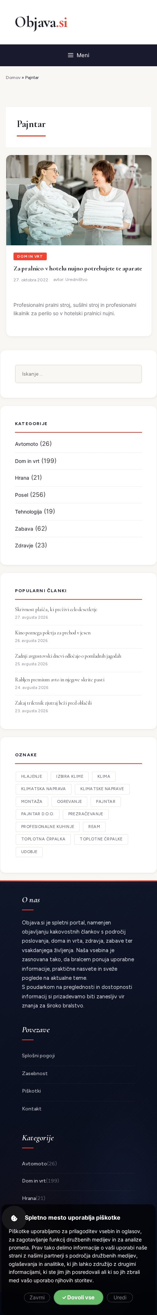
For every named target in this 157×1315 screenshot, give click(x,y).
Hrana (22, 478)
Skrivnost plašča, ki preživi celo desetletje (56, 609)
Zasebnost (35, 1073)
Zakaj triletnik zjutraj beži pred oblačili (53, 703)
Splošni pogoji (38, 1056)
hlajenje (31, 776)
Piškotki (31, 1091)
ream (94, 826)
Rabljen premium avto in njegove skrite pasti (59, 680)
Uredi (120, 1297)
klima (103, 776)
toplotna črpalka (43, 839)
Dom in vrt (30, 256)
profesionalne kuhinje (47, 826)
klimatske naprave (102, 789)
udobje (29, 851)
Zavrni (37, 1297)
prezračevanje (85, 814)
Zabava (24, 529)
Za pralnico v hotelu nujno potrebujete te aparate (78, 268)
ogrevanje (69, 801)
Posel (21, 495)
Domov (13, 77)
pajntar (105, 801)
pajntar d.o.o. (37, 814)
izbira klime (69, 776)
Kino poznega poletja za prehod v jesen (53, 633)
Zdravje (24, 545)
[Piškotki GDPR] (14, 1218)
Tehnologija (28, 511)
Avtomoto (26, 444)
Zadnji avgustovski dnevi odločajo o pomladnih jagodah (68, 656)
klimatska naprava (43, 789)
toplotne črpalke (101, 839)
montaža (32, 801)
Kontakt (32, 1109)
